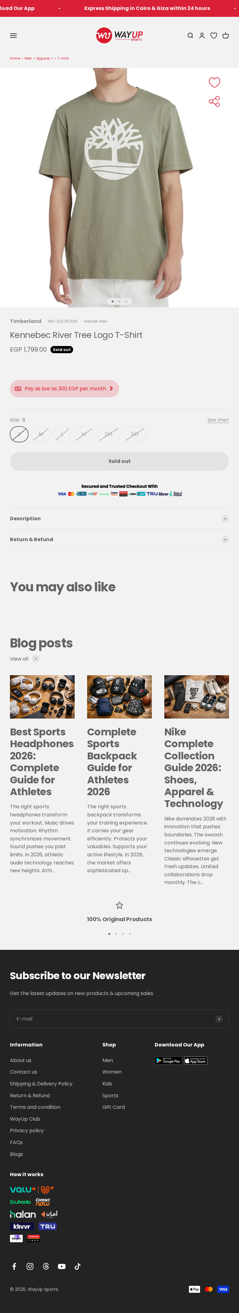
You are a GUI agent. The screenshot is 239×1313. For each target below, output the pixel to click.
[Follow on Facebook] (14, 1266)
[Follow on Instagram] (30, 1266)
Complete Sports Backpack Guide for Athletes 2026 (112, 762)
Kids (107, 1083)
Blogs (16, 1154)
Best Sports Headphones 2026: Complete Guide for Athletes (42, 762)
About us (20, 1060)
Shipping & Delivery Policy (41, 1083)
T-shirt (63, 58)
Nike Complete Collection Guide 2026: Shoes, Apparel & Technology (193, 767)
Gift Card (113, 1107)
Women (112, 1071)
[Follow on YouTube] (62, 1266)
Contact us (23, 1071)
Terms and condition (35, 1107)
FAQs (16, 1142)
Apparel (43, 58)
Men (28, 58)
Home (15, 58)
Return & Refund (30, 1095)
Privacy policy (27, 1130)
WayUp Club (25, 1119)
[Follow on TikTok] (77, 1266)
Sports (110, 1095)
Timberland (25, 321)
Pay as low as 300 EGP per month (65, 388)
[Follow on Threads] (46, 1266)
